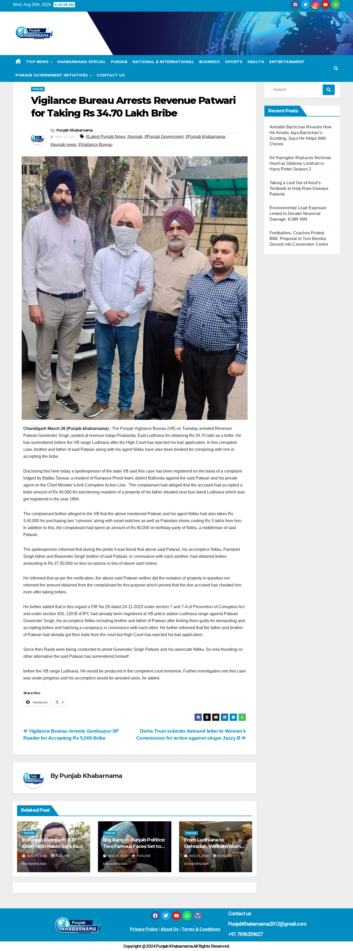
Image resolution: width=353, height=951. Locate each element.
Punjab (119, 61)
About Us (170, 929)
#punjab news (63, 144)
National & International (163, 61)
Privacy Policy (144, 929)
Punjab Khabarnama (74, 130)
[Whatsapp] (187, 915)
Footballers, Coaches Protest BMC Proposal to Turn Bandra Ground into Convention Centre (299, 238)
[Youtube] (176, 915)
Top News (38, 61)
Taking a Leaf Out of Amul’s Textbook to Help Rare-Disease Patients (299, 188)
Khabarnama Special (81, 61)
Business (209, 61)
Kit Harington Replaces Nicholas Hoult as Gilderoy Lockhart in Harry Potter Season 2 (300, 163)
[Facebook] (155, 915)
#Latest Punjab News (105, 136)
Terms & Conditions (201, 929)
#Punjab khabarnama (205, 136)
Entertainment (287, 61)
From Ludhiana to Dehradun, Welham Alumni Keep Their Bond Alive (214, 846)
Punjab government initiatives (52, 75)
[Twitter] (166, 915)
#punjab (134, 136)
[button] (336, 68)
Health (256, 61)
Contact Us (111, 75)
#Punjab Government (163, 136)
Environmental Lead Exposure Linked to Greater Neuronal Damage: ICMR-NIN (298, 213)
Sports (233, 61)
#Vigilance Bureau (95, 144)
